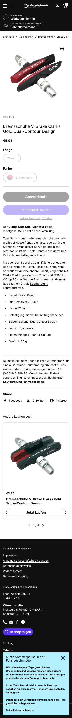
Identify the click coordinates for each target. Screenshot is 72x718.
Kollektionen (26, 36)
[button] (65, 6)
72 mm (11, 158)
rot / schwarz (23, 177)
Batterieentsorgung (15, 576)
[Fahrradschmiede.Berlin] (36, 6)
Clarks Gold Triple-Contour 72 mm (25, 275)
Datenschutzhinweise (17, 565)
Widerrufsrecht (12, 571)
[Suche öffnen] (13, 6)
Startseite (8, 36)
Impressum (10, 555)
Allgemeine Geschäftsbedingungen (26, 560)
